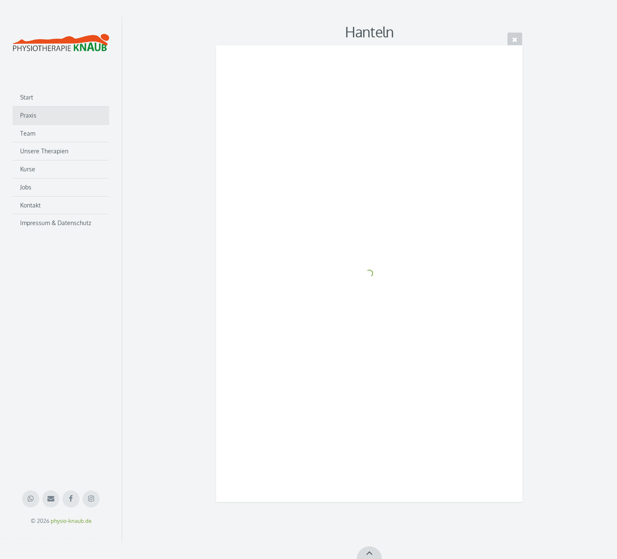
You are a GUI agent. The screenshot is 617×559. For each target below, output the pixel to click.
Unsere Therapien (44, 151)
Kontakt (30, 205)
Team (27, 133)
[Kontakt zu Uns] (51, 499)
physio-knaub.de (71, 520)
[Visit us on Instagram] (91, 499)
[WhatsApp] (30, 499)
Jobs (25, 187)
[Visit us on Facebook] (71, 499)
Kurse (27, 169)
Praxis (28, 115)
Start (26, 97)
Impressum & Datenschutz (55, 222)
